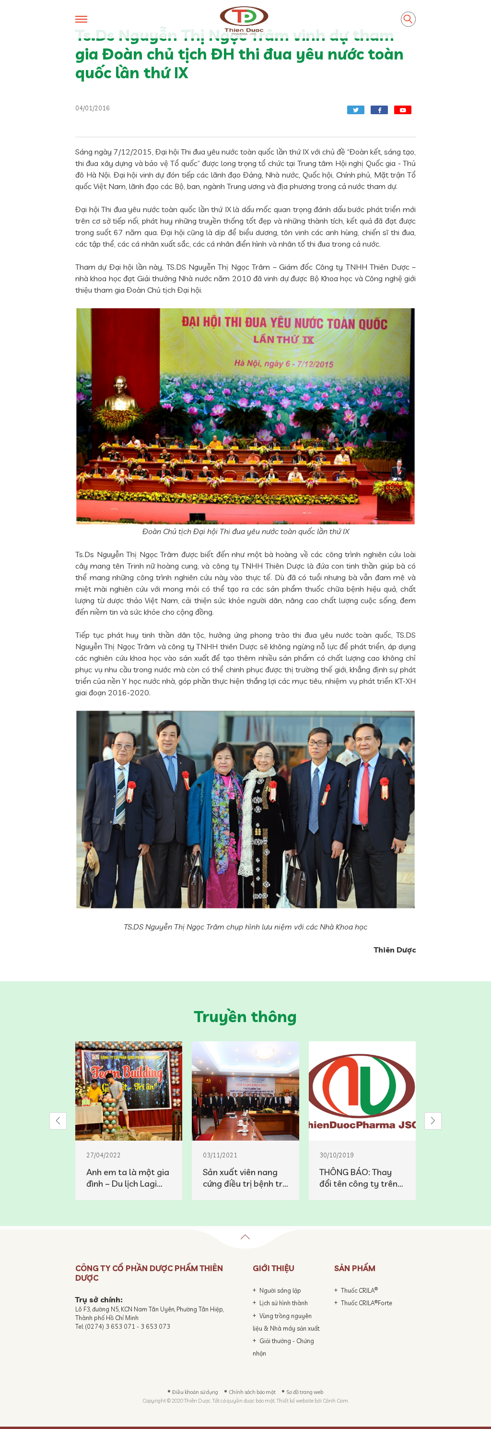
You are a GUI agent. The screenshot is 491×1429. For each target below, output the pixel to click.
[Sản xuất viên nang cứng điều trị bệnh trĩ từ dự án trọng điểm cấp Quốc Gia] (245, 1091)
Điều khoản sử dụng (195, 1392)
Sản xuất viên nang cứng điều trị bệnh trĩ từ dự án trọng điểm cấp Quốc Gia (243, 1178)
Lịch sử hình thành (283, 1303)
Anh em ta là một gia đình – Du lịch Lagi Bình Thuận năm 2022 (127, 1178)
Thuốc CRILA (359, 1290)
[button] (58, 1121)
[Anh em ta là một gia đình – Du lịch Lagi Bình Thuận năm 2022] (128, 1091)
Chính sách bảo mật (252, 1392)
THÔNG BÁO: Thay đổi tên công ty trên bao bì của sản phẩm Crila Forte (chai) (360, 1178)
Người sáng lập (280, 1290)
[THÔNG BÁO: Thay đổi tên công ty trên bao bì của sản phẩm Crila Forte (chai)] (362, 1091)
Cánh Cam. (336, 1400)
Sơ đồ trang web (304, 1392)
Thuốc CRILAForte (366, 1303)
